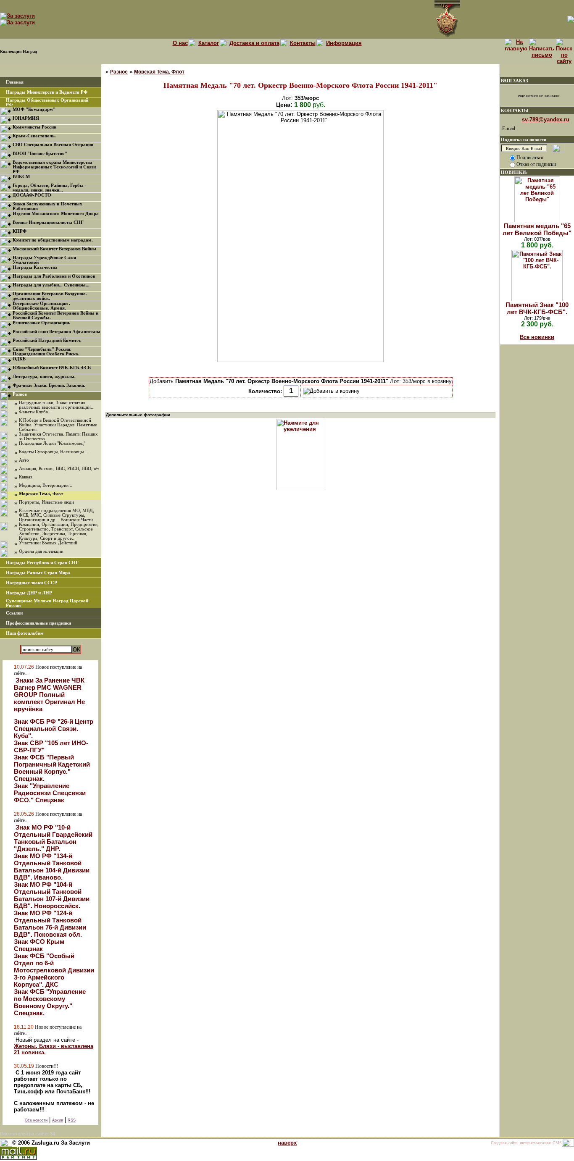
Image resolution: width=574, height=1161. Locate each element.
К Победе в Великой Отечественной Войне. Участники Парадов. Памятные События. (58, 425)
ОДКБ (19, 359)
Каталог (208, 43)
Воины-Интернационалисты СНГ (48, 222)
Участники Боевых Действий (48, 543)
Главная (15, 82)
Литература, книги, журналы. (44, 376)
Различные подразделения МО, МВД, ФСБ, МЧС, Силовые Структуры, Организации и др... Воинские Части (56, 515)
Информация (344, 43)
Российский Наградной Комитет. (47, 340)
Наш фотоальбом (25, 633)
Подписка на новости (523, 139)
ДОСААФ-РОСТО (32, 195)
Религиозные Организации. (41, 322)
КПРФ (19, 231)
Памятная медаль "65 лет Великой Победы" (537, 229)
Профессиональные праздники (38, 623)
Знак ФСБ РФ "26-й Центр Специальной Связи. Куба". (53, 728)
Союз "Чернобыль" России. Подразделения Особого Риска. (46, 351)
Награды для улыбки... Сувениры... (51, 285)
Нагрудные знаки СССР (31, 582)
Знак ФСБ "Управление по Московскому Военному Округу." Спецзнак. (50, 1002)
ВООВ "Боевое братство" (40, 153)
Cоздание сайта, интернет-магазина (521, 1142)
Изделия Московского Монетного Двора (56, 213)
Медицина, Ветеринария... (45, 485)
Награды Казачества (35, 267)
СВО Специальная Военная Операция (53, 144)
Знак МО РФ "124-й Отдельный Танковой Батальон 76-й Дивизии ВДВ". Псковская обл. (50, 923)
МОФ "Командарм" (34, 109)
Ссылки (14, 613)
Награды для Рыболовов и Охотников (54, 276)
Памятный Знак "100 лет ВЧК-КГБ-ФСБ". (537, 308)
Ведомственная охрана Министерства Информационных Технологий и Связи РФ (54, 167)
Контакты (303, 43)
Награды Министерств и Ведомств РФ (46, 92)
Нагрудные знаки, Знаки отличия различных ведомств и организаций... (57, 405)
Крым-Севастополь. (34, 136)
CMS (557, 1142)
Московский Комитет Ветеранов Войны (54, 249)
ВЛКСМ (21, 176)
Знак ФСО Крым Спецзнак (39, 945)
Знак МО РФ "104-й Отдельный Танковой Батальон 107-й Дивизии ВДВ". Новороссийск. (52, 895)
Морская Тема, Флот (41, 493)
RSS (72, 1120)
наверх (287, 1143)
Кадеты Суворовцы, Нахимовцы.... (54, 451)
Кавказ (25, 477)
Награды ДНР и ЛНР (29, 593)
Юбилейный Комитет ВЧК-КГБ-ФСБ (52, 367)
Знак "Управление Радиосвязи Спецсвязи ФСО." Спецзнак (50, 793)
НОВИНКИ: (514, 172)
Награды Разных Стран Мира (38, 572)
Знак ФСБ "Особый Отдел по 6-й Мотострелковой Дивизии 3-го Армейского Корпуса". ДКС (54, 970)
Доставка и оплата (254, 43)
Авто (24, 460)
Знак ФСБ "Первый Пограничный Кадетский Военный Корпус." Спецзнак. (52, 768)
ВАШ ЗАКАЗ (514, 80)
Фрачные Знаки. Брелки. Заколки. (49, 385)
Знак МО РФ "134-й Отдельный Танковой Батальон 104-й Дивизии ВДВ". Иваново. (52, 866)
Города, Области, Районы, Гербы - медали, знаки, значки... (50, 187)
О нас (180, 43)
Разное (20, 394)
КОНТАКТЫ (515, 110)
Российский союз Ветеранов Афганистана (56, 331)
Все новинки (537, 337)
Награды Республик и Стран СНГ (42, 562)
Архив (57, 1120)
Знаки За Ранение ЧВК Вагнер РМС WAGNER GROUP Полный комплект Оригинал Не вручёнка (49, 694)
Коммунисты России (34, 127)
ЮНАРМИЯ (26, 118)
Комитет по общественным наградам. (53, 240)
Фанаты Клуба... (35, 412)
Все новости (36, 1120)
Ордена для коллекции (41, 551)
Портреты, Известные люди (46, 502)
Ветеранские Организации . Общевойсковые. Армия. (41, 305)
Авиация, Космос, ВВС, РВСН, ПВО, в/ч (59, 468)
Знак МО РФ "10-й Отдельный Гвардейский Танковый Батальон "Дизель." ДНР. (53, 838)
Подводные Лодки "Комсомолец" (52, 443)
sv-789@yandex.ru (545, 119)
